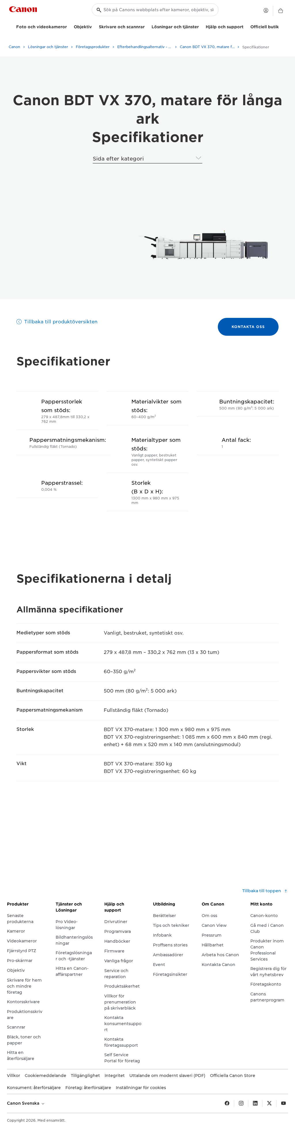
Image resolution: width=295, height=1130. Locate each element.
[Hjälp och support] (245, 26)
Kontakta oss (248, 327)
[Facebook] (227, 1103)
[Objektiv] (94, 26)
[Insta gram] (241, 1103)
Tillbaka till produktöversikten (60, 322)
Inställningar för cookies (141, 1087)
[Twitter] (269, 1103)
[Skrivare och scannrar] (147, 26)
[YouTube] (283, 1103)
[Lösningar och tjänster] (201, 26)
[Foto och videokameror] (69, 26)
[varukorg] (280, 11)
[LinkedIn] (255, 1103)
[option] (202, 246)
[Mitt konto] (266, 10)
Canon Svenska (24, 1103)
